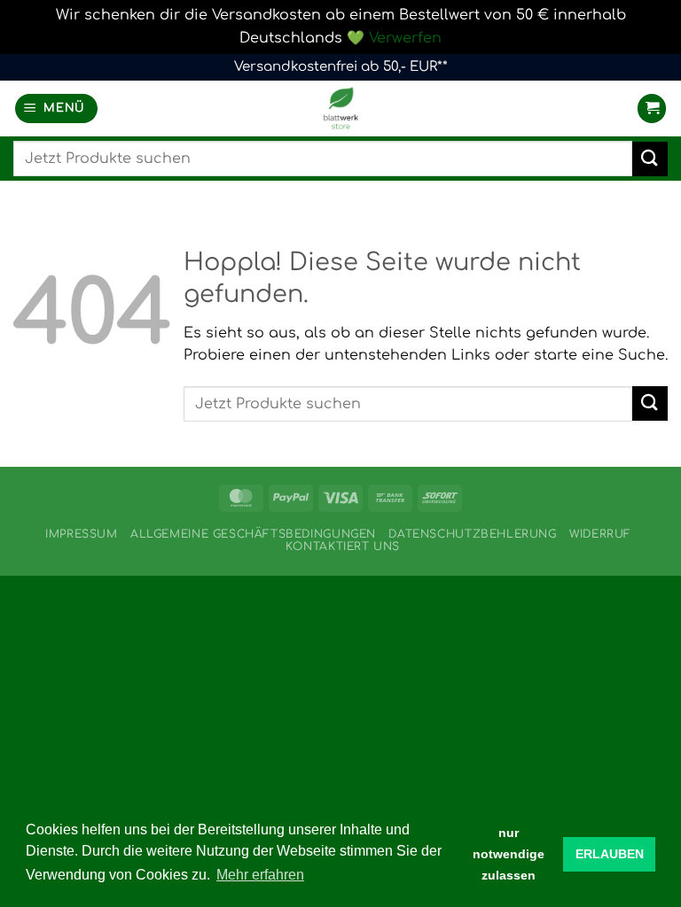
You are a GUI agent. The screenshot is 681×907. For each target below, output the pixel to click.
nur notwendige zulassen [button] (508, 854)
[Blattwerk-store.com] (340, 108)
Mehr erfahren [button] (260, 874)
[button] (56, 108)
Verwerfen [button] (405, 38)
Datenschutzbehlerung (472, 534)
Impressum (81, 534)
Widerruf (600, 534)
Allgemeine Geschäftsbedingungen (253, 534)
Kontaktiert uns (343, 546)
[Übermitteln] (650, 159)
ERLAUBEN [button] (609, 854)
